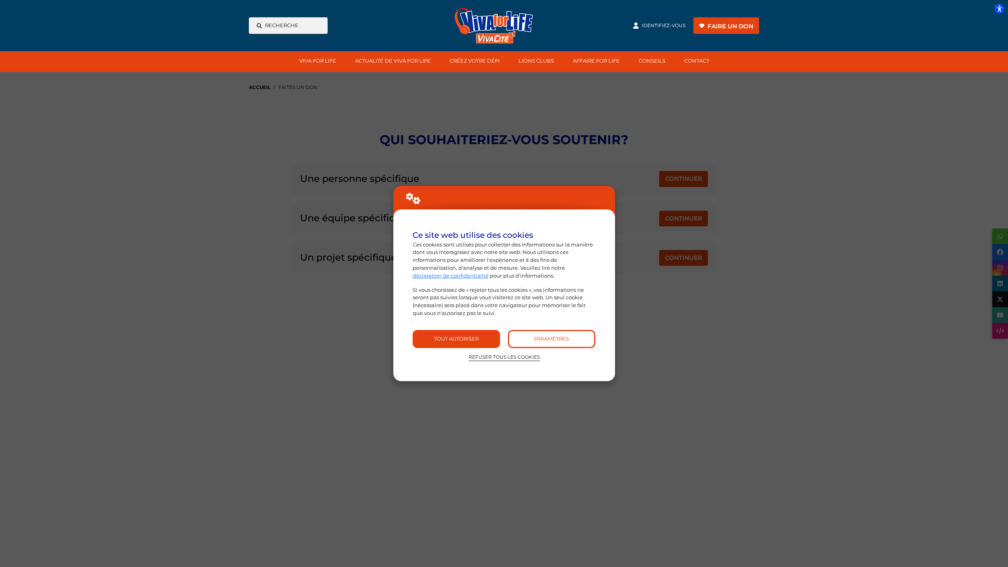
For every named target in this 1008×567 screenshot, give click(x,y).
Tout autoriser (456, 338)
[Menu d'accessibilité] (999, 8)
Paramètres (551, 338)
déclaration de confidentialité (451, 275)
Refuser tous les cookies (504, 357)
